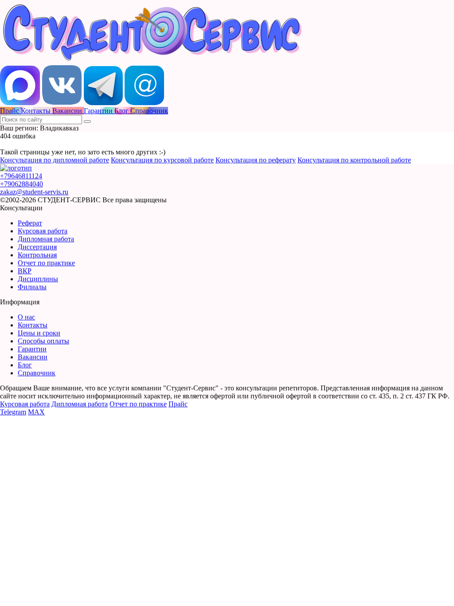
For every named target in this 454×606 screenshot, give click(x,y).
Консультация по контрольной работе (354, 160)
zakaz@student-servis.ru (34, 192)
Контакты (32, 325)
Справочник (36, 373)
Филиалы (32, 287)
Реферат (30, 223)
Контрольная (37, 255)
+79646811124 (21, 176)
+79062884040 (21, 184)
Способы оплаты (43, 341)
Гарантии (32, 349)
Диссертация (37, 247)
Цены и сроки (39, 333)
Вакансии (32, 357)
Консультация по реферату (255, 160)
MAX (36, 412)
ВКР (24, 271)
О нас (26, 317)
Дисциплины (38, 279)
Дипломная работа (46, 239)
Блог (25, 365)
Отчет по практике (46, 263)
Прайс (178, 404)
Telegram (13, 412)
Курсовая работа (42, 231)
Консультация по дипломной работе (54, 160)
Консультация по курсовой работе (162, 160)
